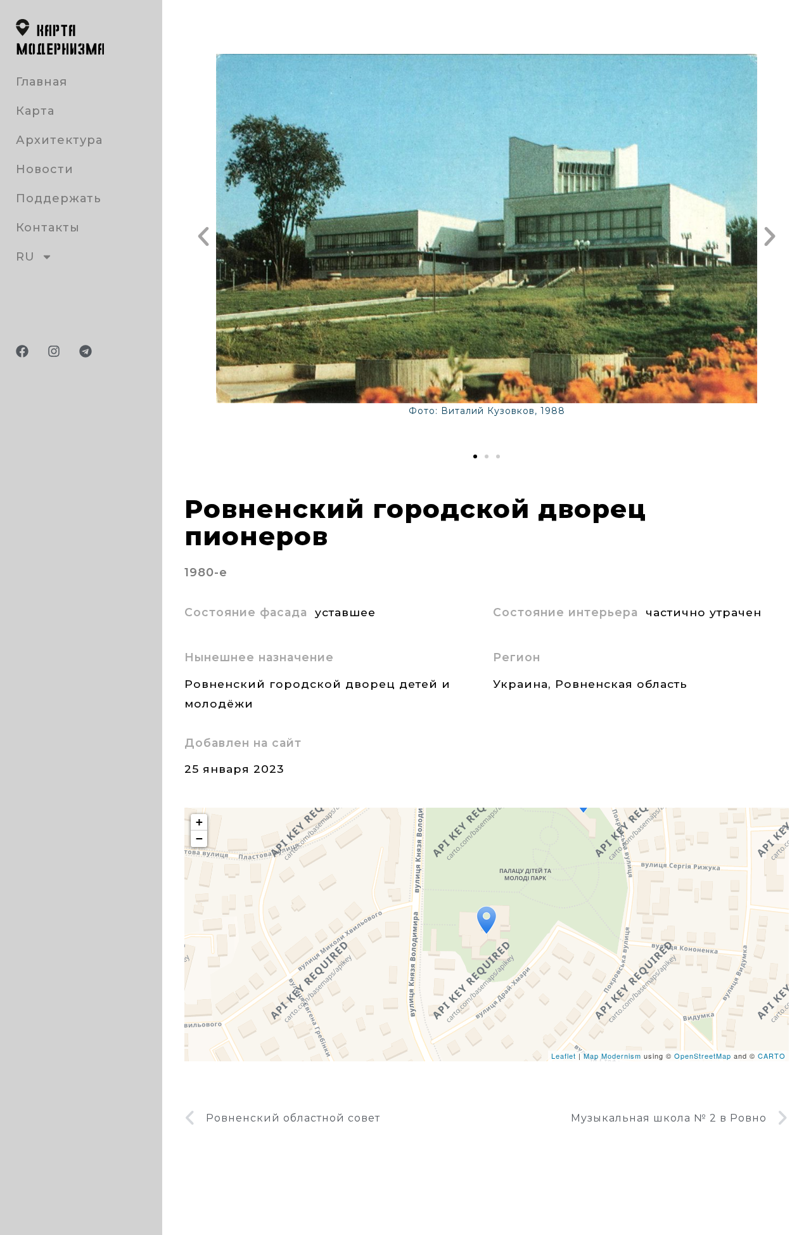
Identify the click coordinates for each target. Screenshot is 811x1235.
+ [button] (199, 822)
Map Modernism (612, 1056)
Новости (44, 169)
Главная (41, 82)
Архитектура (59, 140)
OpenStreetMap (702, 1056)
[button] (203, 236)
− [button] (199, 838)
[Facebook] (22, 351)
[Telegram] (85, 351)
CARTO (772, 1056)
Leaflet (563, 1056)
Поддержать (58, 198)
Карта (35, 111)
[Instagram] (54, 351)
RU (25, 257)
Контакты (48, 228)
